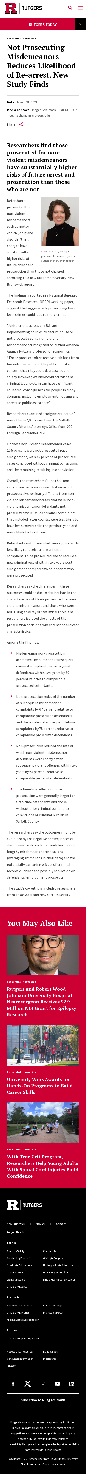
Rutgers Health (15, 1232)
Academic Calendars (19, 1305)
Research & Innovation (21, 38)
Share (11, 124)
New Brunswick (16, 1223)
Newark (40, 1223)
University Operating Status (23, 1338)
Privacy (11, 1366)
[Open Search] (70, 8)
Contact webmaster (54, 1464)
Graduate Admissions (19, 1265)
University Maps (16, 1272)
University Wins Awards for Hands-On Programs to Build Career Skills (40, 1085)
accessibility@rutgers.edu (22, 1444)
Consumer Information (20, 1358)
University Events (17, 1286)
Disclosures (49, 1358)
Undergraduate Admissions (59, 1265)
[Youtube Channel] (57, 1384)
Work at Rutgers (16, 1279)
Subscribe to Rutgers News (43, 1400)
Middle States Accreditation (23, 1319)
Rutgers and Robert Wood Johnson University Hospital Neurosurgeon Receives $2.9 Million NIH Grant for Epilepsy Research (41, 1002)
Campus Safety (16, 1251)
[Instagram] (43, 1384)
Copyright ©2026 (17, 1458)
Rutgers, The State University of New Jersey (53, 1458)
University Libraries (18, 1312)
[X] (27, 1384)
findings (20, 295)
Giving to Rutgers (53, 1258)
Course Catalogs (52, 1305)
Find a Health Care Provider (59, 1279)
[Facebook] (13, 1384)
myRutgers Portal (53, 1312)
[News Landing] (43, 27)
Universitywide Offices (56, 1272)
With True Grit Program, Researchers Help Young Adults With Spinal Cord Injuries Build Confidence (42, 1166)
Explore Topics (80, 24)
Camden (61, 1223)
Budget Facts (50, 1351)
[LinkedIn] (71, 1384)
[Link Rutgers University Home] (32, 8)
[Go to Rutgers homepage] (24, 1205)
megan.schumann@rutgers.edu (28, 115)
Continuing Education (20, 1258)
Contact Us (49, 1251)
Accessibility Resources (20, 1351)
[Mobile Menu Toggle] (80, 8)
